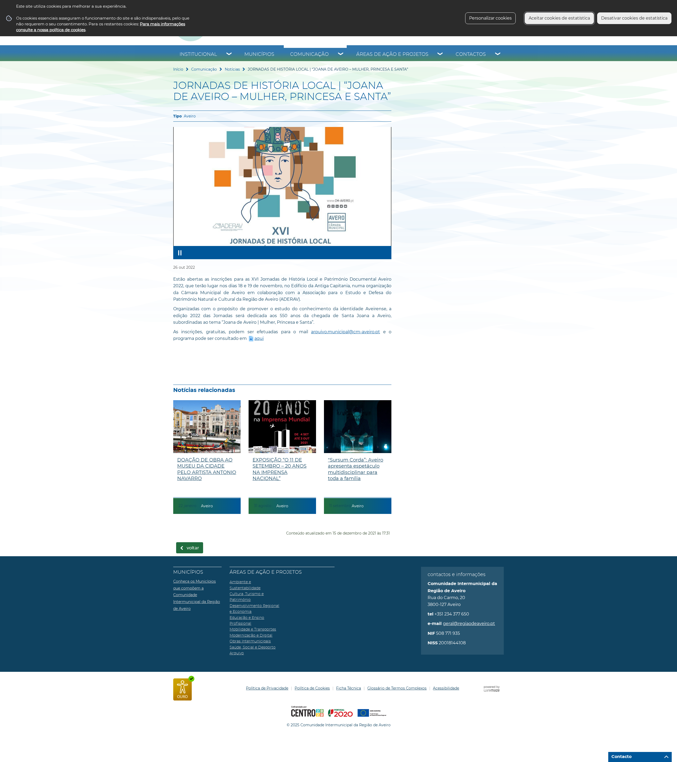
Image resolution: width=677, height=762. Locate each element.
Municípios (259, 54)
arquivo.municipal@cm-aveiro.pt (345, 331)
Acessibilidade (446, 688)
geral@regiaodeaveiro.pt (469, 623)
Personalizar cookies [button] (490, 18)
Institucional (198, 54)
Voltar (193, 548)
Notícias (232, 69)
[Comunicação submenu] (341, 54)
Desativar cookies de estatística (634, 18)
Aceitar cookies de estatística (559, 18)
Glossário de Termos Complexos (397, 688)
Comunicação (309, 54)
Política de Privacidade (267, 688)
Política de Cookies (312, 688)
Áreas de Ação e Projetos (392, 54)
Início (178, 69)
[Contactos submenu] (498, 54)
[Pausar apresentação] (179, 252)
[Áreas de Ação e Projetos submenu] (440, 54)
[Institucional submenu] (229, 54)
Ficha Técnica (348, 688)
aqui (259, 338)
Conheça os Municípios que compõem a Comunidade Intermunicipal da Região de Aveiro (196, 595)
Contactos (471, 54)
